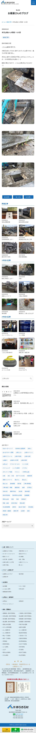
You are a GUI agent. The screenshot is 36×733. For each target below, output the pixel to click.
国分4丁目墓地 (22, 652)
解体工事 (9, 22)
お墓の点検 (27, 456)
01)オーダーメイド (8, 448)
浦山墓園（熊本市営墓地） (9, 621)
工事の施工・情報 (7, 487)
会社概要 (5, 586)
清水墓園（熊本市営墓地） (9, 618)
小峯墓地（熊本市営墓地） (25, 613)
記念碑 (23, 511)
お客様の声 (5, 576)
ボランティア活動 (7, 472)
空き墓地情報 (6, 507)
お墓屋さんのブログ (7, 573)
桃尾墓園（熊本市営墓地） (25, 618)
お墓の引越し (18, 456)
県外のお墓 (6, 499)
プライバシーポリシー (8, 603)
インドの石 (25, 464)
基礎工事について (23, 551)
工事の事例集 (27, 483)
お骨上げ (5, 464)
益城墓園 (27, 495)
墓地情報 (12, 483)
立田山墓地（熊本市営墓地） (10, 616)
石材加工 (23, 499)
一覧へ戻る (18, 197)
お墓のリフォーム (7, 456)
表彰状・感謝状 (7, 511)
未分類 (20, 491)
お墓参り (5, 460)
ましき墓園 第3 (6, 632)
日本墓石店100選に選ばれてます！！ (18, 679)
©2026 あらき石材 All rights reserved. (18, 724)
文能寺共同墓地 (23, 638)
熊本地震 (27, 491)
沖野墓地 (5, 641)
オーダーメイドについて (9, 553)
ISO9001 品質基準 (20, 448)
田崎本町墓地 (6, 644)
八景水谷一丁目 (23, 635)
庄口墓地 (21, 649)
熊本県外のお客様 (17, 495)
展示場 (19, 483)
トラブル (24, 468)
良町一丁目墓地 (6, 638)
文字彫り (29, 487)
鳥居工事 (5, 514)
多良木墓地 (22, 646)
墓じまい (21, 565)
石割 (12, 499)
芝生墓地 (30, 507)
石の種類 (21, 556)
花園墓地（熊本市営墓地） (9, 613)
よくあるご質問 (6, 588)
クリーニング (6, 468)
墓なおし (24, 479)
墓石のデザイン (23, 553)
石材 (17, 499)
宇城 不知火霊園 (23, 624)
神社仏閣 (22, 503)
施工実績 (21, 573)
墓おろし (17, 479)
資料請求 (21, 601)
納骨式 (14, 507)
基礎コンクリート (7, 479)
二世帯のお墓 (25, 472)
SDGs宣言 (21, 588)
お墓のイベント (29, 452)
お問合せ (5, 601)
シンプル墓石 (16, 468)
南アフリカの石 (20, 475)
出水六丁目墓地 (23, 644)
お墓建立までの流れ (7, 551)
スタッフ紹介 (22, 586)
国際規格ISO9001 (7, 591)
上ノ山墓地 (5, 646)
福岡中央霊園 (22, 627)
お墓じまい (19, 452)
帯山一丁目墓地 (6, 635)
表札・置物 (22, 559)
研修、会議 (6, 503)
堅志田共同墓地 (23, 632)
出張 (4, 475)
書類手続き (13, 491)
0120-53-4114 (19, 714)
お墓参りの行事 (14, 460)
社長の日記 (14, 503)
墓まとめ (5, 483)
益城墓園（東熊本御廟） (25, 621)
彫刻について (6, 556)
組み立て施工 (22, 507)
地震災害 (29, 475)
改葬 (23, 487)
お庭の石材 (24, 460)
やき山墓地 (5, 655)
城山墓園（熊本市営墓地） (25, 616)
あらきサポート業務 (8, 452)
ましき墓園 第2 (23, 630)
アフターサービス (15, 464)
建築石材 (17, 487)
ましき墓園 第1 (6, 630)
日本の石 (5, 491)
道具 (28, 511)
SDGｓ (29, 448)
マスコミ (17, 472)
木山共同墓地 (22, 655)
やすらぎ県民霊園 (7, 627)
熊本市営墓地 (6, 495)
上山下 (4, 649)
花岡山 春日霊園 (7, 624)
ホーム (3, 22)
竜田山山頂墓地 (6, 652)
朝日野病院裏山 (23, 641)
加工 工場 (11, 475)
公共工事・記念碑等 (7, 559)
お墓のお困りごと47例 (8, 562)
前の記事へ (7, 197)
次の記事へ (28, 197)
